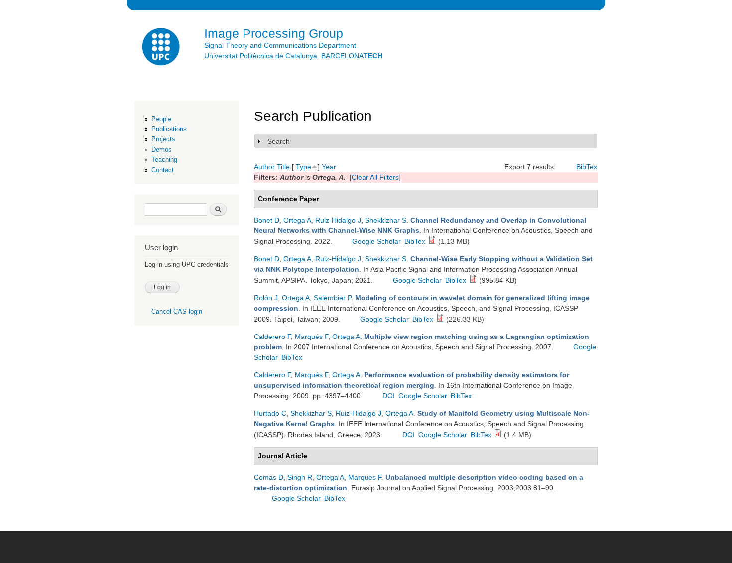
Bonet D (266, 220)
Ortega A (297, 220)
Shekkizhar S (385, 220)
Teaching (164, 159)
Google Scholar (376, 241)
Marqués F (311, 336)
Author (264, 167)
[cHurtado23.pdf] (498, 435)
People (161, 119)
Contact (162, 170)
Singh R (299, 477)
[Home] (162, 48)
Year (329, 167)
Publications (169, 129)
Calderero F (272, 336)
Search (278, 141)
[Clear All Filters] (375, 177)
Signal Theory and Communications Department (280, 45)
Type (303, 167)
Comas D (268, 477)
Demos (161, 149)
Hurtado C (270, 413)
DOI (388, 396)
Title (283, 167)
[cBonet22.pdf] (432, 241)
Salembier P (332, 298)
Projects (163, 139)
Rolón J (266, 298)
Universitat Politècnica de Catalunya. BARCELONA (293, 56)
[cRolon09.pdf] (440, 319)
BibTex (586, 167)
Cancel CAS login (176, 311)
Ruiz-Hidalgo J (338, 220)
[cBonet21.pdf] (473, 280)
